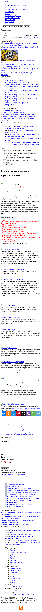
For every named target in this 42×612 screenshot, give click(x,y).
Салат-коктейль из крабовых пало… (19, 426)
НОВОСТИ (9, 12)
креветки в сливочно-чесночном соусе (25, 408)
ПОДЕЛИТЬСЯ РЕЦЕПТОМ (16, 10)
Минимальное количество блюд (17, 158)
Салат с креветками (13, 428)
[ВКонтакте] (4, 413)
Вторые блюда (15, 570)
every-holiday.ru (6, 2)
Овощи (12, 556)
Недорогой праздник (31, 498)
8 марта (16, 486)
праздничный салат (19, 195)
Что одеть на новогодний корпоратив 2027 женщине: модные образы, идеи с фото (22, 143)
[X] (23, 413)
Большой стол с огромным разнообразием (21, 153)
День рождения (25, 488)
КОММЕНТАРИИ (12, 18)
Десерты (13, 574)
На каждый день (16, 586)
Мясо (12, 554)
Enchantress (14, 187)
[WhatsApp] (33, 413)
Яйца (12, 564)
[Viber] (28, 413)
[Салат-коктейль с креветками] (13, 183)
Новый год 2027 (26, 500)
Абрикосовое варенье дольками (13, 112)
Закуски (13, 576)
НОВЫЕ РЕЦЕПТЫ (13, 16)
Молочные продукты (18, 552)
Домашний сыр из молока (11, 110)
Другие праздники (28, 494)
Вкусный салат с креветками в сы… (19, 424)
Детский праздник (28, 492)
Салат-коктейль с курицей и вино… (19, 434)
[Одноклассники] (8, 413)
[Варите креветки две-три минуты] (14, 279)
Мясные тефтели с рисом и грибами (19, 44)
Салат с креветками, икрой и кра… (19, 432)
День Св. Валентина (31, 490)
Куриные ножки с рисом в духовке (14, 524)
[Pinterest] (18, 413)
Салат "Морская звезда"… (15, 430)
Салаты (13, 580)
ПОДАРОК (9, 22)
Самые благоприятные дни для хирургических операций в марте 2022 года (22, 83)
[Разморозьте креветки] (10, 249)
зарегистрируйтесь (31, 38)
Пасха (14, 502)
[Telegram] (38, 413)
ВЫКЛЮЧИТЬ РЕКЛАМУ (15, 6)
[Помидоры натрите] (9, 348)
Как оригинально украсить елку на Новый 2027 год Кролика (21, 127)
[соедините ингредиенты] (11, 317)
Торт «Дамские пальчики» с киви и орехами (18, 520)
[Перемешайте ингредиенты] (12, 362)
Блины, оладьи (15, 568)
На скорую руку (25, 496)
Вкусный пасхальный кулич (21, 534)
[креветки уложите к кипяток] (13, 269)
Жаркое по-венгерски (9, 522)
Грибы (12, 550)
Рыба (12, 558)
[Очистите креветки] (9, 305)
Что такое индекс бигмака (15, 80)
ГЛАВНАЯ (9, 8)
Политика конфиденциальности (22, 594)
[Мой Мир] (13, 413)
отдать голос (8, 164)
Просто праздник (27, 504)
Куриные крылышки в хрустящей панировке (18, 116)
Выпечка (13, 572)
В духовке (14, 590)
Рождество (19, 506)
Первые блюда (15, 578)
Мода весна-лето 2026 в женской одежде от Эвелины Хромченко (23, 135)
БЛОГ (7, 14)
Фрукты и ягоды (16, 562)
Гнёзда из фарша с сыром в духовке (23, 540)
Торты (12, 582)
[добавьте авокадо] (8, 378)
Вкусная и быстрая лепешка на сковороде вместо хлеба (19, 537)
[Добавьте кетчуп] (8, 330)
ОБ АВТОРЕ (10, 20)
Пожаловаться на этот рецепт (13, 475)
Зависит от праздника (13, 155)
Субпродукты (15, 560)
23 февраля (20, 484)
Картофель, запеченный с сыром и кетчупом (18, 114)
